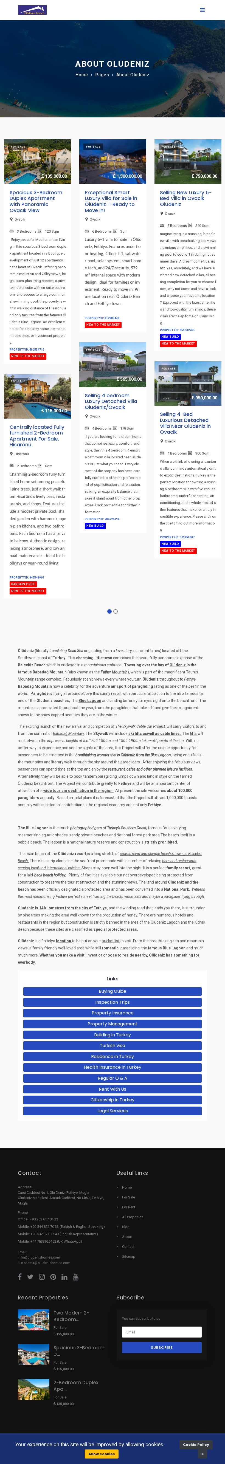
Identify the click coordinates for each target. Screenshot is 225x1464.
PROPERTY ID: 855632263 (177, 330)
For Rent (128, 1207)
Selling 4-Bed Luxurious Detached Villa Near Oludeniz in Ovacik (185, 423)
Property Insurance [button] (113, 1013)
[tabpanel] (37, 374)
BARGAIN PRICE (23, 584)
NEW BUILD (95, 526)
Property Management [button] (112, 1024)
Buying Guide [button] (112, 991)
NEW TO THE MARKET (28, 356)
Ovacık (20, 219)
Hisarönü (22, 454)
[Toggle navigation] (202, 10)
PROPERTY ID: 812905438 (102, 318)
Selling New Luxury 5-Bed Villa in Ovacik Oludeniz (186, 198)
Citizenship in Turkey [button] (112, 1100)
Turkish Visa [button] (112, 1045)
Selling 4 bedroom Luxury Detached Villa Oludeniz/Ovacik (111, 401)
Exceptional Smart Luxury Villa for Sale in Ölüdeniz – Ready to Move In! (111, 201)
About (127, 1237)
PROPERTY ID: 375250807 (177, 537)
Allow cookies (101, 1454)
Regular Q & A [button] (112, 1078)
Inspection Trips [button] (112, 1002)
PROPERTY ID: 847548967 (27, 577)
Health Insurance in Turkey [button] (112, 1067)
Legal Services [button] (112, 1111)
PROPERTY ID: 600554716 (27, 349)
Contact (128, 1247)
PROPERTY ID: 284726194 (102, 519)
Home (81, 74)
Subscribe (162, 1347)
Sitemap (128, 1256)
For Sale (128, 1197)
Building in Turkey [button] (112, 1035)
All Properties (132, 1217)
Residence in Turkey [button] (112, 1056)
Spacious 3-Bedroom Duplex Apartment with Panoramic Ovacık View (36, 201)
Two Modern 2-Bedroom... (71, 1316)
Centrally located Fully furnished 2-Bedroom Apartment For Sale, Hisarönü (37, 436)
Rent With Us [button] (112, 1089)
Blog (126, 1227)
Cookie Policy (196, 1444)
